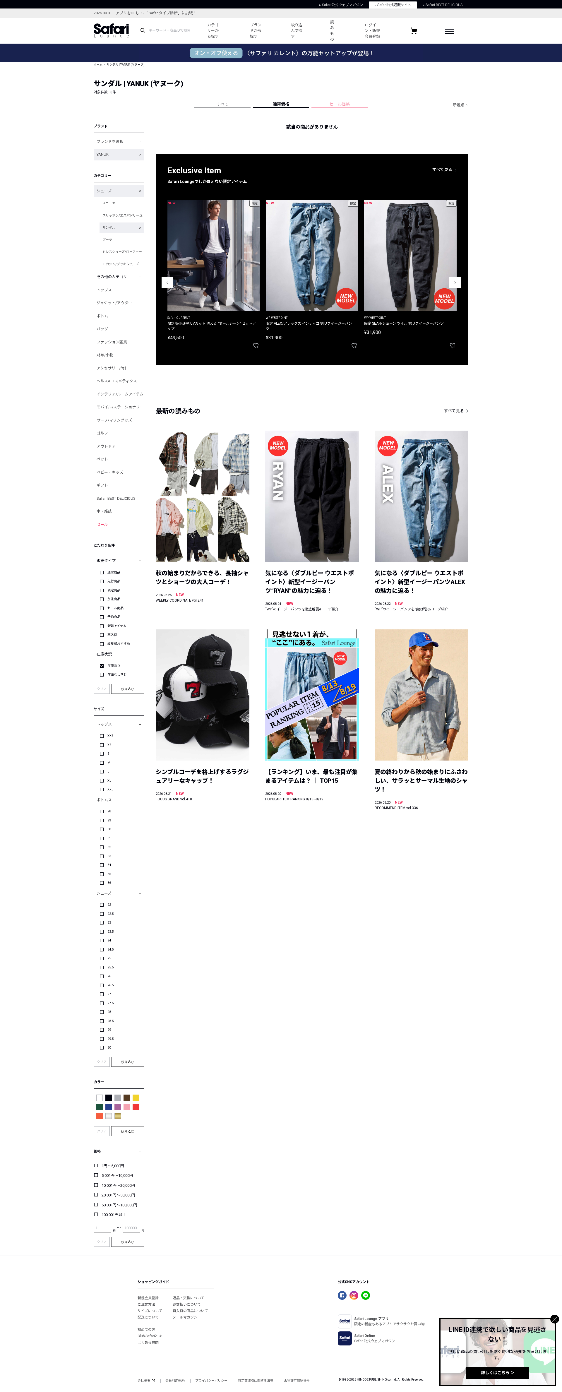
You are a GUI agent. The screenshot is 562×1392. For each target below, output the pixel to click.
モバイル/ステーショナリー (120, 407)
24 (109, 940)
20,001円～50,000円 (118, 1195)
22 (109, 905)
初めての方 (146, 1330)
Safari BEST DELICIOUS (444, 5)
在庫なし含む (117, 675)
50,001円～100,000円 (119, 1205)
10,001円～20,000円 (118, 1185)
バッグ (102, 329)
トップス (104, 290)
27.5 (110, 1003)
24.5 (110, 949)
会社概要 (144, 1381)
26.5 (110, 985)
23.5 (110, 932)
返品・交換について (188, 1298)
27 (109, 994)
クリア (102, 689)
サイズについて (150, 1311)
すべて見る (442, 169)
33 (109, 856)
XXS (110, 736)
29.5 (110, 1039)
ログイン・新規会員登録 (372, 31)
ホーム (98, 64)
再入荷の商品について (190, 1311)
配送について (148, 1317)
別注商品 (113, 599)
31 (109, 838)
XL (109, 781)
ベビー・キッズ (110, 472)
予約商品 (113, 617)
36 (109, 883)
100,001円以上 (114, 1215)
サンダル (108, 228)
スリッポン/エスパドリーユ (122, 216)
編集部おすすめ (118, 644)
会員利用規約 (175, 1381)
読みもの (332, 31)
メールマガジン (185, 1317)
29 (109, 820)
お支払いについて (187, 1304)
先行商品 (113, 581)
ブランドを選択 (110, 141)
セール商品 (115, 608)
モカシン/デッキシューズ (120, 264)
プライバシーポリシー (211, 1381)
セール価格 (339, 104)
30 (109, 829)
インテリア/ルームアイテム (120, 394)
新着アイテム (116, 626)
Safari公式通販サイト (394, 5)
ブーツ (107, 240)
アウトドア (106, 446)
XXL (110, 789)
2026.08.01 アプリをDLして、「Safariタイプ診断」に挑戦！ (145, 13)
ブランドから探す (255, 31)
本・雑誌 (104, 511)
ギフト (102, 485)
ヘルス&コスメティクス (117, 381)
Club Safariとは (150, 1336)
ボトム (102, 316)
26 (109, 976)
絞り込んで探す (296, 31)
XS (109, 745)
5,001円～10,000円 (117, 1175)
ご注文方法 (146, 1304)
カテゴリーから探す (213, 31)
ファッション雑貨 (112, 342)
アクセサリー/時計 (112, 368)
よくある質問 (148, 1342)
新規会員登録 (148, 1298)
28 (109, 811)
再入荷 (112, 635)
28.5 (110, 1021)
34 (109, 865)
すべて (222, 104)
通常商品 (113, 572)
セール (102, 524)
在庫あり (113, 666)
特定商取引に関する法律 (255, 1381)
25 (109, 958)
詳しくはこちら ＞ (498, 1372)
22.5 (110, 914)
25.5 (110, 967)
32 (109, 847)
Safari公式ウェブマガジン (342, 5)
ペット (102, 459)
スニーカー (110, 203)
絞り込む (127, 689)
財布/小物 (105, 355)
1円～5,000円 (113, 1166)
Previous (167, 282)
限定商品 (113, 590)
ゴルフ (102, 433)
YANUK (103, 154)
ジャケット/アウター (114, 303)
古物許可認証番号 (297, 1381)
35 (109, 874)
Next (455, 282)
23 (109, 922)
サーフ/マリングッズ (114, 420)
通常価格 (281, 104)
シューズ (104, 191)
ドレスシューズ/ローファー (122, 252)
